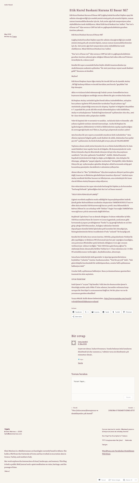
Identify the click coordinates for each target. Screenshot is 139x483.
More (7, 471)
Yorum (128, 397)
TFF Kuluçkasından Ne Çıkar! (112, 440)
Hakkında (128, 440)
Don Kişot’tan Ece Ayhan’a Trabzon (114, 436)
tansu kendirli (83, 342)
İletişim (104, 444)
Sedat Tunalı (8, 5)
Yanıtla (80, 363)
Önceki (75, 408)
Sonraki (130, 408)
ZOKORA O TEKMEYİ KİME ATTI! (121, 410)
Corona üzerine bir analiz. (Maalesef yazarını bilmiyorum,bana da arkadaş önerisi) (118, 430)
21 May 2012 (82, 344)
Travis (14, 36)
